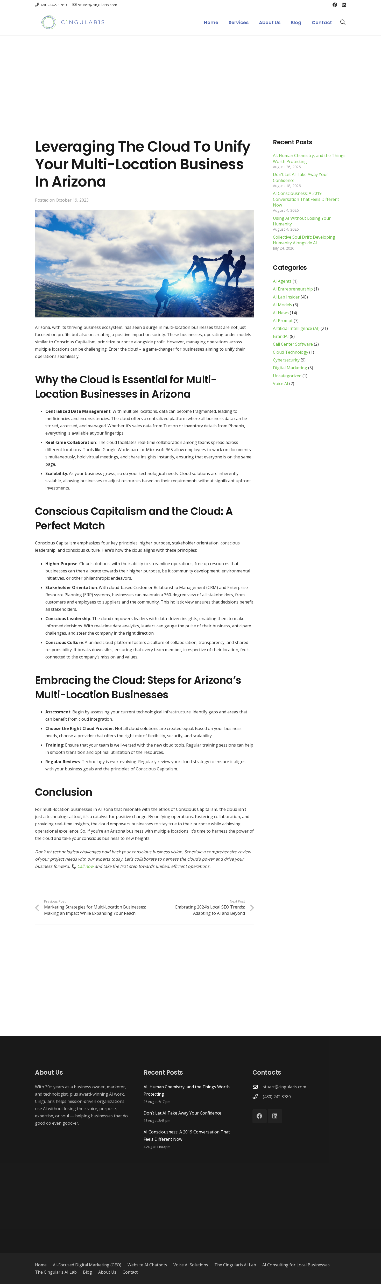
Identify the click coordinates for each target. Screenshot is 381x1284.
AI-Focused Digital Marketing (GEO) (87, 1265)
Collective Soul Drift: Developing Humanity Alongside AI (304, 240)
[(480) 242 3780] (257, 1096)
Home (41, 1265)
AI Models (282, 305)
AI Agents (282, 281)
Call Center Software (293, 344)
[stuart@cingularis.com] (257, 1086)
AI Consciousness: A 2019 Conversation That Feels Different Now (306, 199)
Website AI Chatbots (147, 1265)
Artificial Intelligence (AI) (296, 328)
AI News (281, 313)
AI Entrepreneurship (293, 289)
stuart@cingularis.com (284, 1087)
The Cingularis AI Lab (235, 1265)
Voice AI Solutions (190, 1265)
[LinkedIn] (344, 4)
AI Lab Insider (286, 297)
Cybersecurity (286, 360)
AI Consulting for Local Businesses (296, 1265)
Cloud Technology (290, 352)
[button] (253, 22)
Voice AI (280, 384)
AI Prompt (283, 321)
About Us (107, 1272)
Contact (130, 1272)
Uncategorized (287, 376)
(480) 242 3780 (277, 1096)
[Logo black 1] (74, 22)
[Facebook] (335, 4)
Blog (87, 1272)
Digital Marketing (290, 368)
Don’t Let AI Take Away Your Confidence (182, 1113)
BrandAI (281, 336)
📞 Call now (82, 866)
